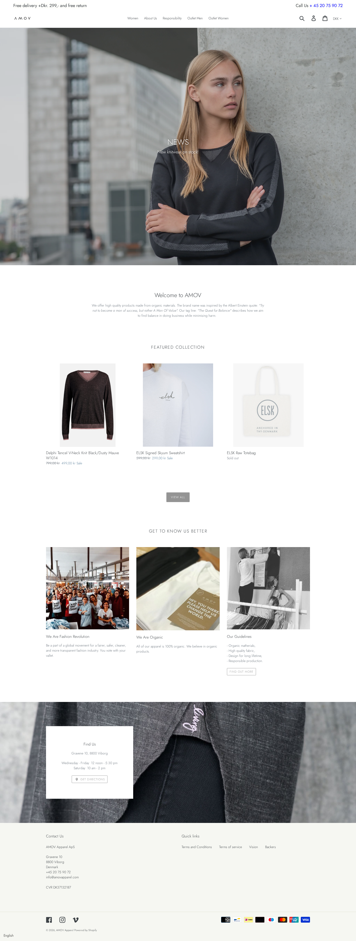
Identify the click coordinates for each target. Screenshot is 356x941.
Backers (270, 846)
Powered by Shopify (85, 930)
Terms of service (230, 846)
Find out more (241, 672)
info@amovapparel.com (62, 877)
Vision (253, 846)
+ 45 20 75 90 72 (326, 5)
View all (178, 497)
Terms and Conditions (197, 846)
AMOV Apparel (64, 930)
